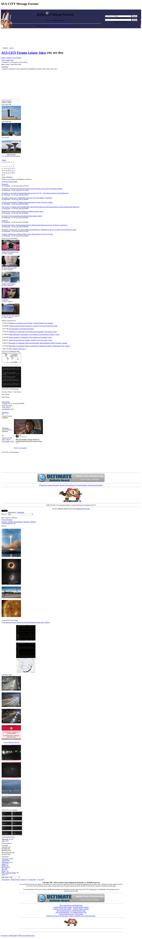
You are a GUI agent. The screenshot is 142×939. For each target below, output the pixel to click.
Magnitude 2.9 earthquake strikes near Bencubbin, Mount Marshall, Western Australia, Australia (38, 343)
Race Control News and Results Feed (71, 905)
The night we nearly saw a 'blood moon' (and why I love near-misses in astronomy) (27, 198)
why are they (6, 402)
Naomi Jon (5, 300)
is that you (5, 220)
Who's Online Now (8, 60)
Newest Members (7, 520)
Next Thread (17, 392)
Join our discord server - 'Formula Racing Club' (71, 910)
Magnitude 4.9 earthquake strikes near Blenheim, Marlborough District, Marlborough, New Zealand (39, 346)
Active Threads (16, 58)
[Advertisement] (71, 32)
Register (5, 48)
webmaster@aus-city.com (83, 508)
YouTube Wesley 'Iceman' (81, 907)
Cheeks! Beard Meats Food (10, 252)
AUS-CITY (8, 52)
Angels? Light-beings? (8, 284)
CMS (48, 505)
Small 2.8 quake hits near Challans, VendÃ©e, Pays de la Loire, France (30, 340)
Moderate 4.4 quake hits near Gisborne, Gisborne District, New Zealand (31, 323)
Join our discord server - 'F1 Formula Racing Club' (71, 912)
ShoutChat (5, 67)
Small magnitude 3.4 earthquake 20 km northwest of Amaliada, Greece (30, 337)
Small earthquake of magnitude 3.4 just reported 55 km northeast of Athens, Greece (34, 334)
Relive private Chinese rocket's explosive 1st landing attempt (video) (22, 211)
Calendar (8, 58)
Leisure (33, 52)
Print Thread (5, 394)
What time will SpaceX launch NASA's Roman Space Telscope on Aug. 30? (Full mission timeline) (32, 188)
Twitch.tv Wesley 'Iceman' (81, 909)
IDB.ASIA (66, 26)
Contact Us (23, 879)
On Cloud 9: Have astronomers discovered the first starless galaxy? (22, 216)
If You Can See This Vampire (11, 316)
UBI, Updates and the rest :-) (17, 349)
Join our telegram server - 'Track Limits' (71, 914)
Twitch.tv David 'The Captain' (62, 909)
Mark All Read (15, 879)
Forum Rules (6, 879)
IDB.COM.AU (51, 26)
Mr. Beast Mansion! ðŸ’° (9, 268)
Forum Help (32, 879)
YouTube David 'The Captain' (62, 907)
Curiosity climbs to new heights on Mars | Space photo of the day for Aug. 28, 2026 (27, 234)
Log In (11, 48)
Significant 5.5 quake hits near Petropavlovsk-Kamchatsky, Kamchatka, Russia (33, 332)
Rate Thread (5, 397)
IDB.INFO (59, 26)
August (4, 160)
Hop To (3, 514)
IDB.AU (72, 26)
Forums (22, 52)
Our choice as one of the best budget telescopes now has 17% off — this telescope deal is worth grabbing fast (35, 193)
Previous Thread (7, 392)
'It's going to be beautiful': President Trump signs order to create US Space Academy (27, 202)
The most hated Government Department (21, 329)
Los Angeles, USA (8, 409)
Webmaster (20, 512)
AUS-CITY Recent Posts (9, 181)
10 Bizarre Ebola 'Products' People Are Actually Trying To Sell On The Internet (33, 326)
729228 (5, 403)
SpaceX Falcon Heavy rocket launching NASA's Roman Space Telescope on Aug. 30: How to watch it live (34, 225)
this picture (5, 184)
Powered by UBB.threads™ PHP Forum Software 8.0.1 (18, 935)
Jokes (42, 52)
